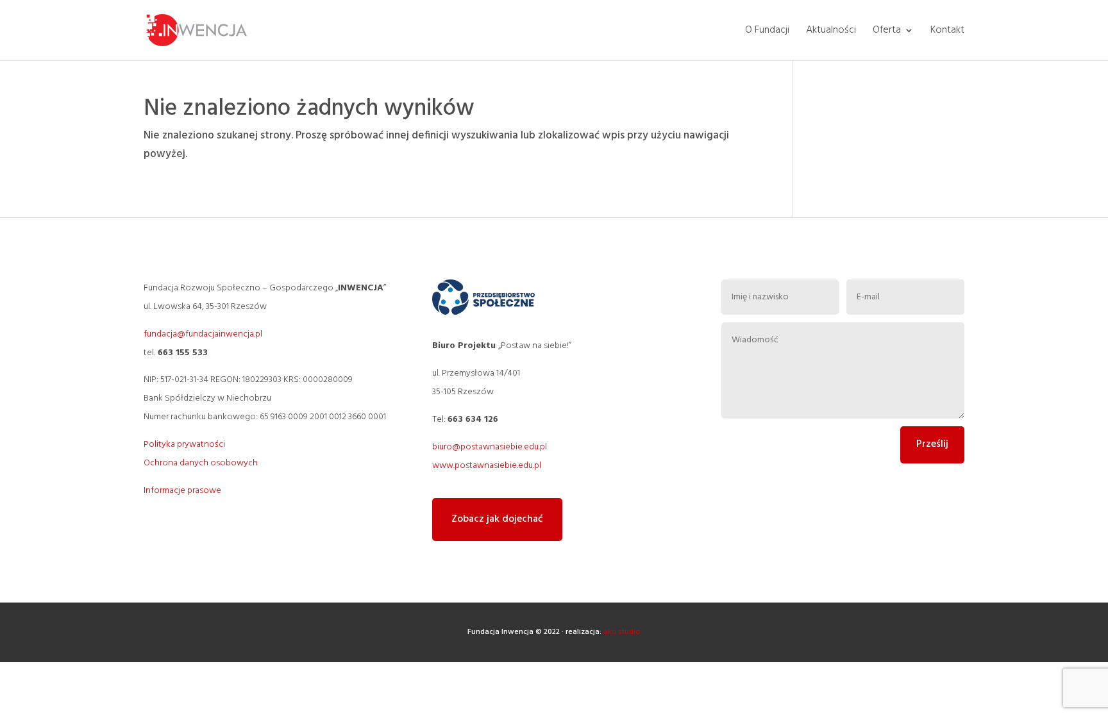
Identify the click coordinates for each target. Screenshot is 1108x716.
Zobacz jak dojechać (497, 519)
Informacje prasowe (182, 490)
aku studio (622, 632)
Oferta (887, 32)
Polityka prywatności (184, 444)
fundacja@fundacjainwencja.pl (203, 334)
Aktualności (831, 32)
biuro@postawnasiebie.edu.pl (489, 447)
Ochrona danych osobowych (201, 463)
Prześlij (932, 444)
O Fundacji (767, 32)
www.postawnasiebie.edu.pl (486, 465)
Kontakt (947, 32)
